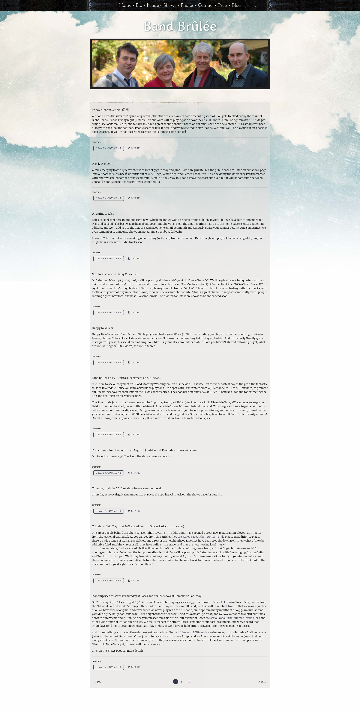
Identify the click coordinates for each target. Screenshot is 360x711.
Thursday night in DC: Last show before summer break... (127, 488)
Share (135, 148)
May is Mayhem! (102, 163)
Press (222, 5)
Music (153, 5)
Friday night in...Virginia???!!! (111, 110)
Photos (187, 5)
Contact (206, 5)
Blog (236, 5)
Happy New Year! (103, 328)
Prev (98, 681)
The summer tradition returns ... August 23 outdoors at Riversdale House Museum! (145, 450)
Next (261, 681)
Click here (98, 384)
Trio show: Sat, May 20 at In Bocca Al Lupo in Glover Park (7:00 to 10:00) (138, 526)
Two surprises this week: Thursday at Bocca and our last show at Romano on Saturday (146, 596)
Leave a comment (108, 148)
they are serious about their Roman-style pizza (201, 536)
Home (125, 5)
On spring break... (103, 213)
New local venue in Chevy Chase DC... (115, 274)
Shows (170, 5)
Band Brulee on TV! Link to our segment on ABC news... (127, 378)
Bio (139, 5)
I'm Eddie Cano (175, 532)
